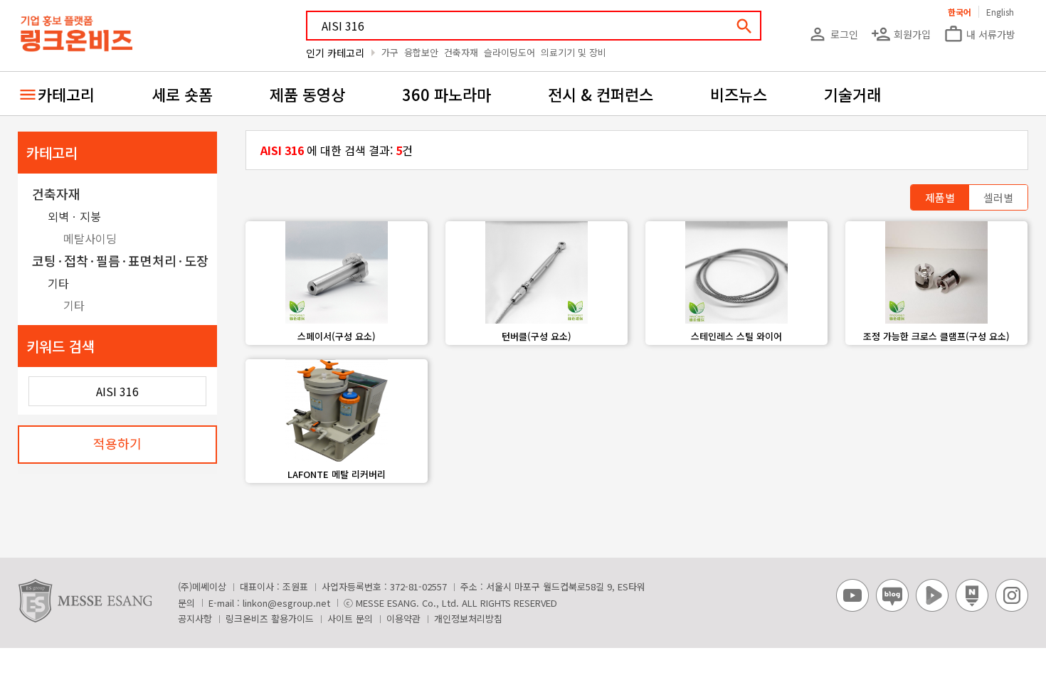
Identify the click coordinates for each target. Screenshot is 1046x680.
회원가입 (901, 34)
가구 (389, 52)
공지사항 (195, 618)
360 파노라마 (446, 94)
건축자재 (461, 52)
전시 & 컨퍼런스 (600, 94)
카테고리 (66, 94)
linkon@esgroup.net (286, 603)
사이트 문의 (350, 618)
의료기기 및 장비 (573, 52)
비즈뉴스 (738, 94)
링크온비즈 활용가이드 (270, 618)
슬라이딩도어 (509, 52)
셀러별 (998, 197)
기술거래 (852, 94)
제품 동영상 (307, 94)
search (744, 26)
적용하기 (117, 443)
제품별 (940, 197)
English (1000, 12)
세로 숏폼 (182, 94)
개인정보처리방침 (468, 618)
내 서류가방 (979, 34)
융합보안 (421, 52)
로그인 (833, 34)
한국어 (959, 12)
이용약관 (403, 618)
